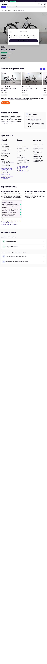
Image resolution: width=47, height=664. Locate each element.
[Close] (24, 0)
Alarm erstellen (5, 102)
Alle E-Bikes (4, 10)
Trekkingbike (10, 10)
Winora (15, 10)
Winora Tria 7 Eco (21, 10)
